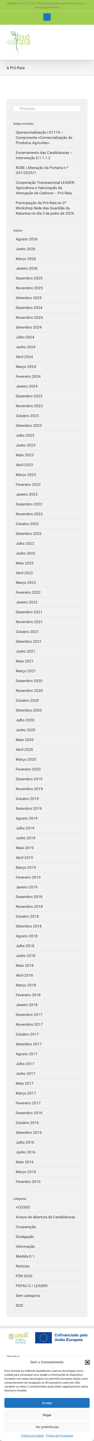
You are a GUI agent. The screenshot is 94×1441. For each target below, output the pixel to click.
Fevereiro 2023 (28, 484)
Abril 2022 (24, 573)
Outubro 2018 (27, 916)
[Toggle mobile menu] (85, 31)
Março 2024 (26, 366)
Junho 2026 (25, 249)
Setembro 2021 (29, 641)
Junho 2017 (25, 1073)
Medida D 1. (25, 1256)
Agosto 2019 (27, 818)
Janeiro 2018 (27, 1005)
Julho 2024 (25, 337)
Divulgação (25, 1236)
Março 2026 (26, 259)
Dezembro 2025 (29, 278)
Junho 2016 (25, 1152)
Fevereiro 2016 (28, 1181)
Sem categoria (28, 1295)
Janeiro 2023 (27, 494)
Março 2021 (26, 671)
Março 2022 (26, 582)
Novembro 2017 (29, 1024)
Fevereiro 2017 (28, 1103)
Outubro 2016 (27, 1122)
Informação (25, 1246)
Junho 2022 (25, 553)
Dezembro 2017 (29, 1014)
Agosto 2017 (27, 1054)
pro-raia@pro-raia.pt (47, 7)
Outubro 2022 (27, 524)
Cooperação (26, 1227)
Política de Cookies (32, 1435)
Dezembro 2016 (29, 1113)
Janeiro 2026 (27, 268)
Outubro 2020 (27, 700)
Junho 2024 (25, 347)
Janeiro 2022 (27, 602)
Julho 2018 (25, 946)
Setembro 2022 (29, 533)
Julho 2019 (25, 828)
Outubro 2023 (27, 416)
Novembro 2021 (29, 622)
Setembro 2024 (29, 327)
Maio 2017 (25, 1083)
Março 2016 (26, 1172)
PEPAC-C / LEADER (31, 1286)
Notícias (23, 1266)
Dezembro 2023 (29, 396)
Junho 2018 (25, 955)
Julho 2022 (25, 543)
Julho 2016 (25, 1142)
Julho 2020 (25, 720)
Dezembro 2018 (29, 897)
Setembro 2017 (29, 1044)
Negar (47, 1415)
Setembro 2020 (29, 710)
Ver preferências (47, 1427)
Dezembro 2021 (29, 612)
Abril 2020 (24, 749)
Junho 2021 (25, 651)
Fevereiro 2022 (28, 592)
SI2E (19, 1305)
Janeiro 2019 (27, 887)
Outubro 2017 (27, 1034)
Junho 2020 (25, 730)
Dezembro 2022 (29, 504)
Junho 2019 (25, 838)
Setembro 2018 (29, 926)
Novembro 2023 (29, 406)
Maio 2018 (25, 965)
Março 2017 (26, 1093)
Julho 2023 (25, 435)
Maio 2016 (25, 1162)
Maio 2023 (25, 455)
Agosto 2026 (27, 239)
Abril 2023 (24, 465)
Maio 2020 (25, 740)
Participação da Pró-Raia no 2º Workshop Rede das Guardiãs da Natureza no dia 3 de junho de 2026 (45, 208)
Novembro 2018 (29, 906)
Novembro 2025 (29, 288)
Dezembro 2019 (29, 779)
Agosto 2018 (27, 936)
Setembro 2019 (29, 808)
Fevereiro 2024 (28, 376)
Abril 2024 (24, 357)
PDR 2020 (24, 1276)
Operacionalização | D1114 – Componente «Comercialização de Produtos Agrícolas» (44, 137)
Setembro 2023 (29, 425)
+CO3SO (23, 1207)
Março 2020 (26, 759)
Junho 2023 (25, 445)
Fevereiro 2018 (28, 995)
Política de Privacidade (59, 1435)
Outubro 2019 (27, 798)
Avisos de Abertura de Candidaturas (45, 1217)
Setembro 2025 (29, 298)
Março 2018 (26, 985)
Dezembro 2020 (29, 681)
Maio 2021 (25, 661)
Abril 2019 (24, 857)
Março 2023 (26, 474)
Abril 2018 (24, 975)
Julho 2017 (25, 1064)
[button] (87, 1362)
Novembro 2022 (29, 514)
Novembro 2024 (29, 317)
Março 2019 (26, 867)
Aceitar (47, 1403)
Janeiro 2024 (27, 386)
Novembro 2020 (29, 690)
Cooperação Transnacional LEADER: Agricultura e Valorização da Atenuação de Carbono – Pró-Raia (45, 187)
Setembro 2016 (29, 1132)
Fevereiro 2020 (28, 769)
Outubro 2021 (27, 631)
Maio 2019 (25, 848)
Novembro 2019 (29, 789)
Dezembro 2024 (29, 307)
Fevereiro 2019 (28, 877)
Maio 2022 (25, 563)
